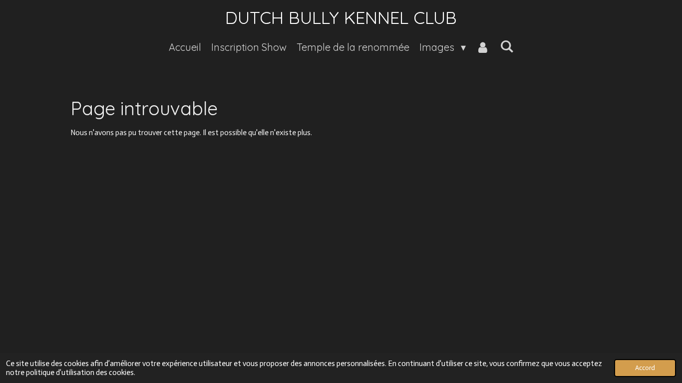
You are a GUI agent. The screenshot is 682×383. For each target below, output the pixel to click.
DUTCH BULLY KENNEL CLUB (341, 17)
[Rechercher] (507, 46)
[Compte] (483, 47)
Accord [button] (645, 368)
